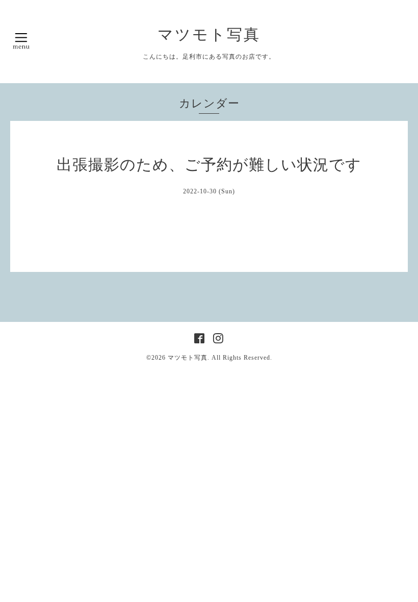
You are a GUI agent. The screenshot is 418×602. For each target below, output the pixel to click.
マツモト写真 (209, 34)
